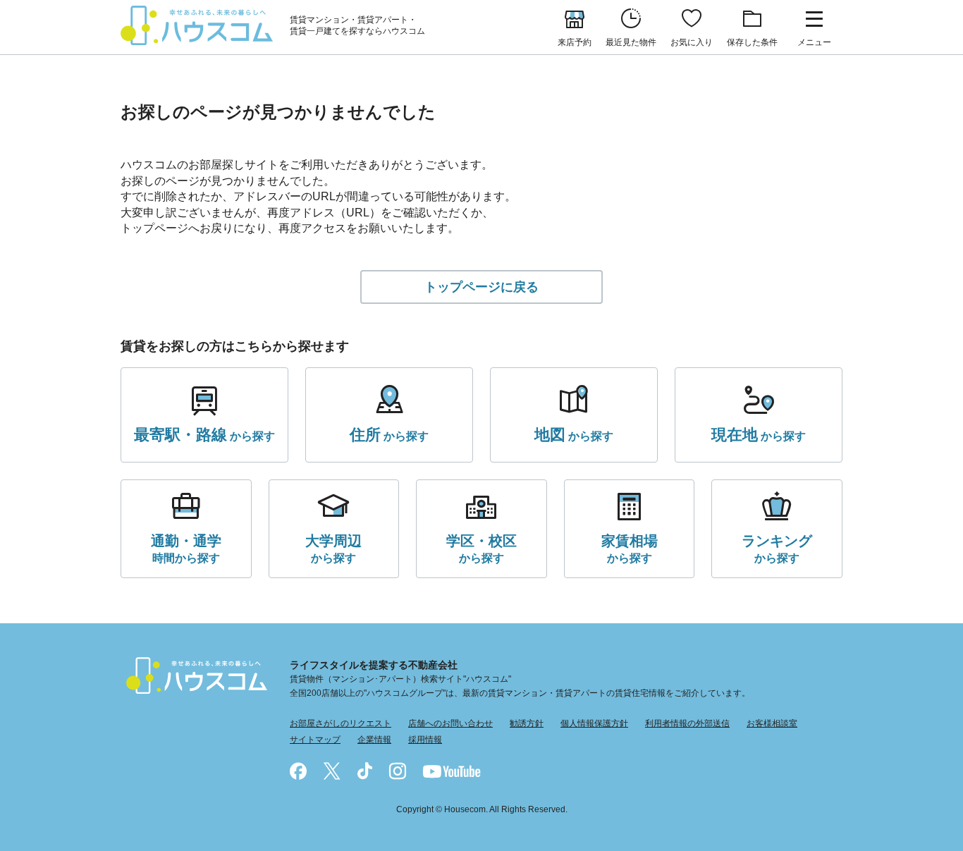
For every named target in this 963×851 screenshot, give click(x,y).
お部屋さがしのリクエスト (340, 723)
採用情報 (425, 740)
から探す (204, 434)
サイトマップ (315, 740)
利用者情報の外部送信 (687, 723)
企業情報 (374, 740)
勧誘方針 (527, 723)
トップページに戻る (481, 287)
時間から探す (186, 548)
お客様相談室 (772, 723)
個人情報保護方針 (594, 723)
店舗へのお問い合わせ (450, 723)
